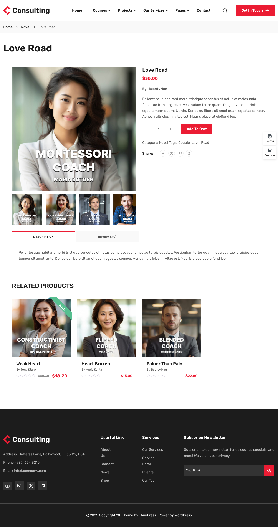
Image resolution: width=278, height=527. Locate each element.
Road (205, 142)
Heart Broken (95, 363)
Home (77, 10)
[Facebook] (163, 153)
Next (140, 129)
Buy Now (270, 155)
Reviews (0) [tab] (107, 237)
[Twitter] (171, 153)
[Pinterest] (180, 153)
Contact (203, 10)
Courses (100, 10)
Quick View (41, 353)
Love (195, 142)
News (105, 472)
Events (148, 472)
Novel (25, 27)
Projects (125, 10)
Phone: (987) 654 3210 (21, 462)
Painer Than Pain (164, 363)
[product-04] (74, 129)
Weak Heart (28, 363)
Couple (184, 142)
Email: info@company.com (24, 471)
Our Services (154, 10)
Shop (105, 480)
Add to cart (197, 129)
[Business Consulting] (26, 10)
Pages (180, 10)
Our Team (149, 480)
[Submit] (269, 470)
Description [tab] (43, 237)
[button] (255, 10)
